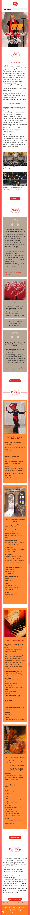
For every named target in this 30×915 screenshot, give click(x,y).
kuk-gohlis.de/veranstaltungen (13, 820)
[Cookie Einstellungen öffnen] (3, 913)
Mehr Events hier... (15, 837)
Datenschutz (21, 903)
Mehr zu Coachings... (15, 899)
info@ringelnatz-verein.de (12, 598)
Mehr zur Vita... (15, 198)
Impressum (13, 903)
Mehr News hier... (15, 381)
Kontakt (5, 903)
